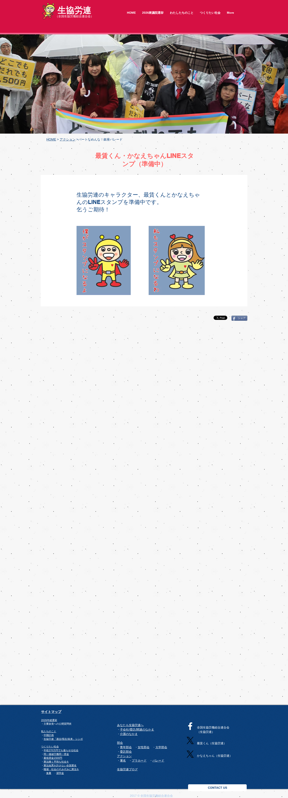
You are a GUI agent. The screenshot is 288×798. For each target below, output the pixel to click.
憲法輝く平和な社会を (56, 761)
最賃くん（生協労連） (211, 743)
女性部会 (143, 747)
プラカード (139, 760)
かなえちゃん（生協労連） (214, 755)
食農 (48, 773)
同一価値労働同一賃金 (56, 754)
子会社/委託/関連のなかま (137, 729)
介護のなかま (129, 734)
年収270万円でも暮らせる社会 (61, 750)
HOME (51, 139)
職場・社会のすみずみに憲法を (61, 769)
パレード (158, 760)
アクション (67, 139)
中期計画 (49, 735)
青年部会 (126, 747)
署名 (74, 765)
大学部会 (161, 747)
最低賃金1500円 (53, 757)
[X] (190, 740)
